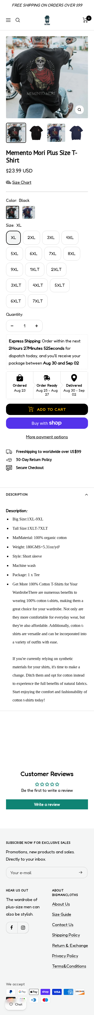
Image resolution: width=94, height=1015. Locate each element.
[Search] (18, 20)
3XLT (16, 285)
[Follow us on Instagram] (23, 927)
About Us (61, 904)
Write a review (47, 804)
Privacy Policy (65, 955)
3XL (51, 237)
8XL (71, 253)
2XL (31, 237)
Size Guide (61, 914)
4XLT (38, 285)
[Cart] (85, 20)
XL (13, 237)
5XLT (60, 285)
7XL (52, 253)
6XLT (16, 301)
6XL (33, 253)
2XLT (56, 269)
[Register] (80, 872)
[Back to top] (80, 982)
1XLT (35, 269)
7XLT (38, 301)
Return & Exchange (70, 945)
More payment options (47, 436)
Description (17, 494)
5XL (14, 253)
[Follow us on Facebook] (11, 927)
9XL (14, 269)
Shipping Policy (66, 934)
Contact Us (62, 924)
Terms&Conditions (69, 966)
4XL (70, 237)
